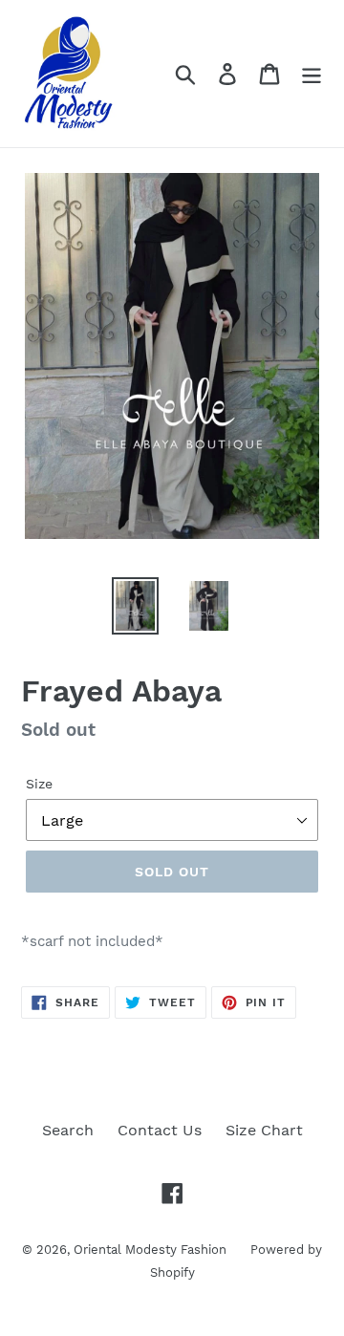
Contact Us (160, 1130)
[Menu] (311, 74)
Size (39, 783)
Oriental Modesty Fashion (150, 1249)
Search (68, 1130)
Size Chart (264, 1130)
